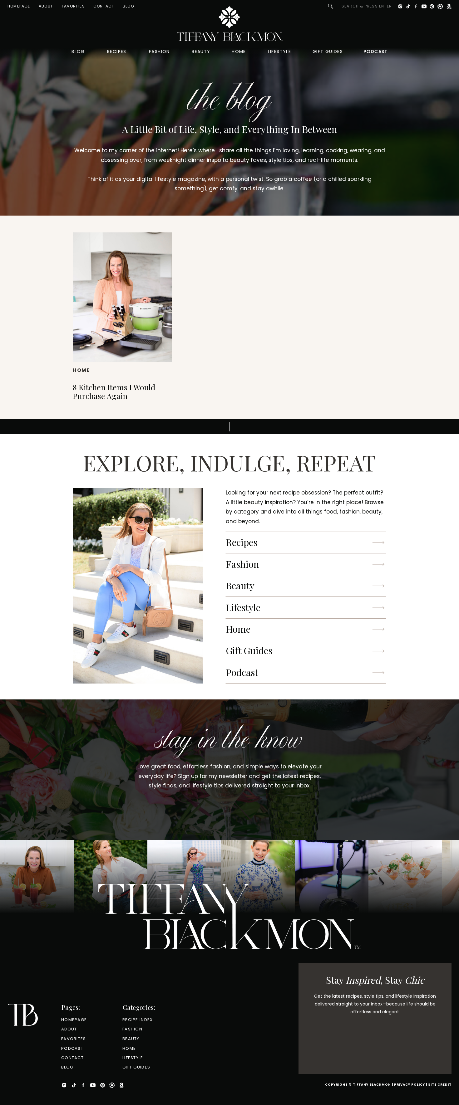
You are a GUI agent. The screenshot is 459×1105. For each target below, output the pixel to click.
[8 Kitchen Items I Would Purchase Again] (122, 297)
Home (81, 370)
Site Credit (440, 1084)
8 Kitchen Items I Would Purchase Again (114, 391)
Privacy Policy (409, 1084)
